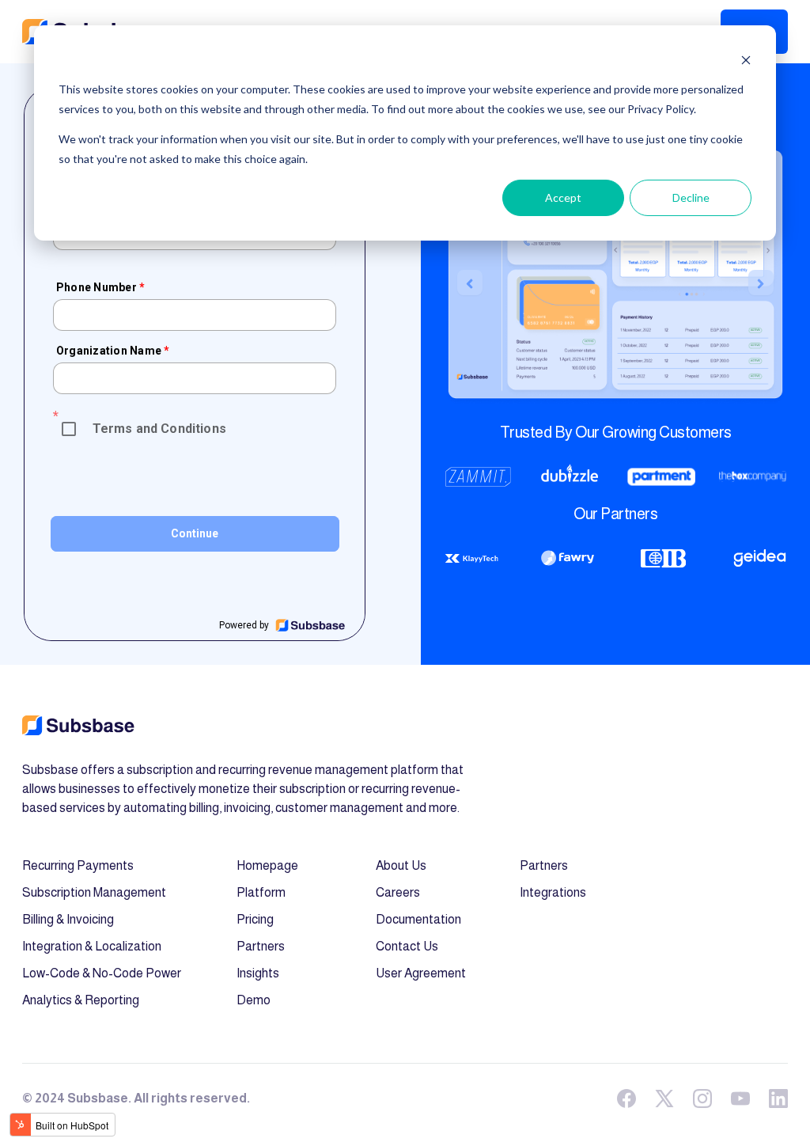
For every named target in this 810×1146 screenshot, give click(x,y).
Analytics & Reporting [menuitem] (80, 1000)
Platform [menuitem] (261, 892)
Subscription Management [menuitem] (94, 892)
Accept (563, 197)
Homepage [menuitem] (267, 865)
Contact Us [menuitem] (407, 946)
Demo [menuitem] (254, 1000)
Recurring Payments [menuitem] (78, 865)
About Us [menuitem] (401, 865)
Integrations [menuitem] (553, 892)
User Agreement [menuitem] (421, 973)
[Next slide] (761, 282)
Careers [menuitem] (398, 892)
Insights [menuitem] (258, 973)
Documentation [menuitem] (418, 919)
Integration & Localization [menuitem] (91, 946)
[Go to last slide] (470, 282)
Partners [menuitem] (261, 946)
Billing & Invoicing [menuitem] (68, 919)
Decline (691, 197)
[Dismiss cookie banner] (745, 60)
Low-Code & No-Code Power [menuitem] (101, 973)
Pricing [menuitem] (255, 919)
